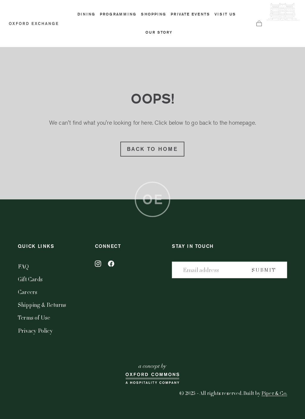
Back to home (152, 149)
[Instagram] (98, 263)
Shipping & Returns (42, 305)
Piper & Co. (274, 393)
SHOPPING (153, 14)
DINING (86, 14)
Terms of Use (34, 317)
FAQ (23, 266)
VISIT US (225, 14)
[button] (259, 23)
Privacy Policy (35, 330)
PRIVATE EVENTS (190, 14)
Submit (264, 269)
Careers (27, 292)
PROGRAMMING (118, 14)
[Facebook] (111, 263)
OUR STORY (158, 32)
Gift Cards (30, 279)
